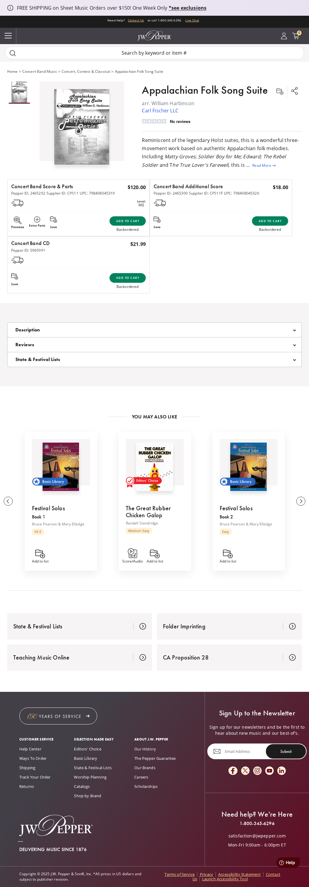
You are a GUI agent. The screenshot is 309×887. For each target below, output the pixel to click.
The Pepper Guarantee (155, 758)
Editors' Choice (87, 749)
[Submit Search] (12, 53)
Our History (145, 749)
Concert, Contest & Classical (86, 71)
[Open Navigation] (8, 36)
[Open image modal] (82, 129)
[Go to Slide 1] (19, 93)
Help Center (30, 749)
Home (12, 71)
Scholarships (146, 786)
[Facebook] (232, 771)
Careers (141, 777)
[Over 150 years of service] (58, 716)
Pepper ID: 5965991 (28, 250)
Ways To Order (32, 758)
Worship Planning (90, 777)
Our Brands (144, 767)
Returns (26, 786)
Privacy (206, 874)
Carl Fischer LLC (160, 110)
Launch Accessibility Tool (225, 879)
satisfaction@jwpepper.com (257, 836)
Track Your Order (35, 777)
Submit (285, 751)
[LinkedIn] (281, 771)
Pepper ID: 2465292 (28, 193)
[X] (245, 771)
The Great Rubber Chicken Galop (148, 511)
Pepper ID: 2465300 (171, 193)
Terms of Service (179, 874)
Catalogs (82, 786)
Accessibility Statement (239, 874)
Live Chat (192, 20)
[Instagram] (257, 771)
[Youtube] (269, 771)
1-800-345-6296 (257, 823)
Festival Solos (48, 508)
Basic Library (85, 758)
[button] (82, 126)
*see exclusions (187, 8)
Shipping (27, 767)
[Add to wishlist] (279, 91)
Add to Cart (127, 221)
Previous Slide (8, 501)
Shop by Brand (87, 795)
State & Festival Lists (93, 767)
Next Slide (300, 501)
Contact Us (136, 20)
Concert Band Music (39, 71)
